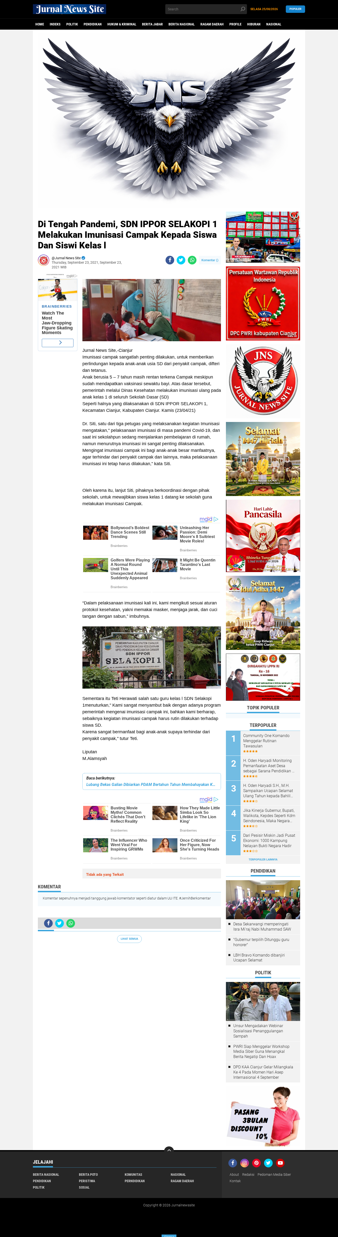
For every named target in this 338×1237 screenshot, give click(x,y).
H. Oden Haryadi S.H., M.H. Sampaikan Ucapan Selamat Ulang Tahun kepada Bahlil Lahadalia (268, 790)
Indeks (55, 24)
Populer (295, 9)
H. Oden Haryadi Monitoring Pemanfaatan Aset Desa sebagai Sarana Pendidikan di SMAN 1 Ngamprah (269, 766)
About (234, 1175)
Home (39, 24)
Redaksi (248, 1175)
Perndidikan (135, 1181)
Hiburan (254, 24)
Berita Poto (88, 1175)
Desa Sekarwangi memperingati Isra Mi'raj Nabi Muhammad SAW (262, 927)
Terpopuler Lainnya (263, 859)
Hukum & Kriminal (121, 24)
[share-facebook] (170, 260)
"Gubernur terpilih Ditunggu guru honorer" (261, 942)
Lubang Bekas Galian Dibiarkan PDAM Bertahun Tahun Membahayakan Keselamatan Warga (151, 784)
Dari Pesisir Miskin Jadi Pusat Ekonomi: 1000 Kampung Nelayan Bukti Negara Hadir (269, 840)
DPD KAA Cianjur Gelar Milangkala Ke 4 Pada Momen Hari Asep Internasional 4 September (263, 1072)
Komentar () (209, 260)
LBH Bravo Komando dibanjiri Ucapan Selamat (259, 958)
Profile (235, 24)
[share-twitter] (181, 260)
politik (72, 24)
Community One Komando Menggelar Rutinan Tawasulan (266, 740)
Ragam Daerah (212, 24)
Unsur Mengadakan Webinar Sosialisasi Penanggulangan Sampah (258, 1030)
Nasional (273, 24)
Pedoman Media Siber (274, 1175)
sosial (84, 1187)
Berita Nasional (182, 24)
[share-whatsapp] (192, 260)
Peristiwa (87, 1181)
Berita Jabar (152, 24)
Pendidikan (93, 24)
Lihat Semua (129, 938)
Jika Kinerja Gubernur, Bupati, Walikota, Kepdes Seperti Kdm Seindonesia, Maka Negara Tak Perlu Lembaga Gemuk (269, 815)
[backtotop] (169, 1151)
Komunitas (133, 1175)
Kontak (235, 1181)
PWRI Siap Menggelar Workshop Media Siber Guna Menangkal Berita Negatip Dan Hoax (261, 1051)
